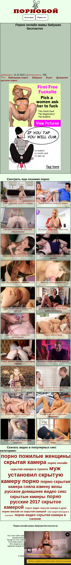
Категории (29, 17)
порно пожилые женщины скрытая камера (35, 459)
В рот (49, 77)
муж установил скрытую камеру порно (32, 474)
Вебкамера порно (18, 77)
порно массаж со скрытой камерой (24, 511)
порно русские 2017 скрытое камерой (32, 502)
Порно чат (41, 17)
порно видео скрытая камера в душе (46, 508)
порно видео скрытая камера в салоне (40, 517)
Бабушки (37, 77)
